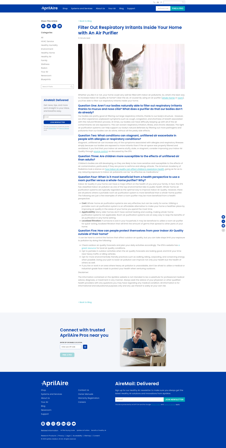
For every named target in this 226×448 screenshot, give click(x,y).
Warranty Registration (88, 398)
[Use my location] (85, 347)
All (42, 37)
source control (101, 151)
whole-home (168, 97)
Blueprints (46, 79)
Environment (47, 49)
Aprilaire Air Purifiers (83, 430)
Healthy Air (46, 56)
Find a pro (177, 8)
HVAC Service (47, 41)
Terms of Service (64, 128)
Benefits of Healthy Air (98, 430)
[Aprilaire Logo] (55, 384)
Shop (65, 8)
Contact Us (83, 390)
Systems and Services (81, 8)
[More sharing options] (223, 230)
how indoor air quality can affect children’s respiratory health (134, 169)
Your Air (112, 8)
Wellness (45, 64)
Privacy (61, 436)
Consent (96, 436)
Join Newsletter (57, 122)
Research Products (48, 436)
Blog (121, 8)
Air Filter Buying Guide (67, 430)
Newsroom (46, 75)
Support (131, 8)
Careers (82, 402)
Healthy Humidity (49, 45)
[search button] (183, 2)
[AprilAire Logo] (49, 8)
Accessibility (77, 436)
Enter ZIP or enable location (71, 342)
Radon (44, 68)
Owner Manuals (85, 394)
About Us (100, 8)
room (180, 97)
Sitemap (87, 436)
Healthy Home (48, 52)
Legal (68, 436)
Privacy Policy (52, 128)
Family (44, 60)
